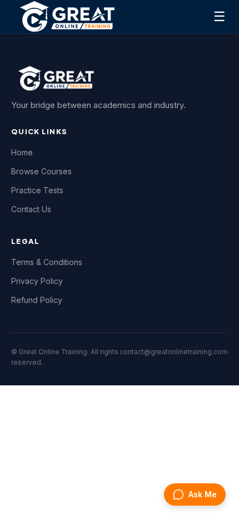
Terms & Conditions (46, 262)
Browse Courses (41, 171)
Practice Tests (37, 190)
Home (22, 152)
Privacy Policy (37, 281)
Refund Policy (36, 300)
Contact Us (31, 209)
